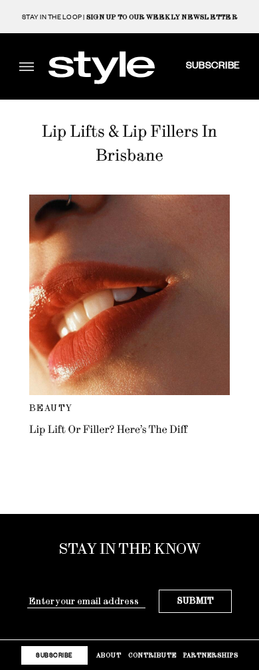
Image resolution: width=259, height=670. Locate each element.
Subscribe (213, 64)
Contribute (152, 655)
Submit (195, 600)
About (109, 655)
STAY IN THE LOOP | (129, 17)
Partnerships (210, 655)
